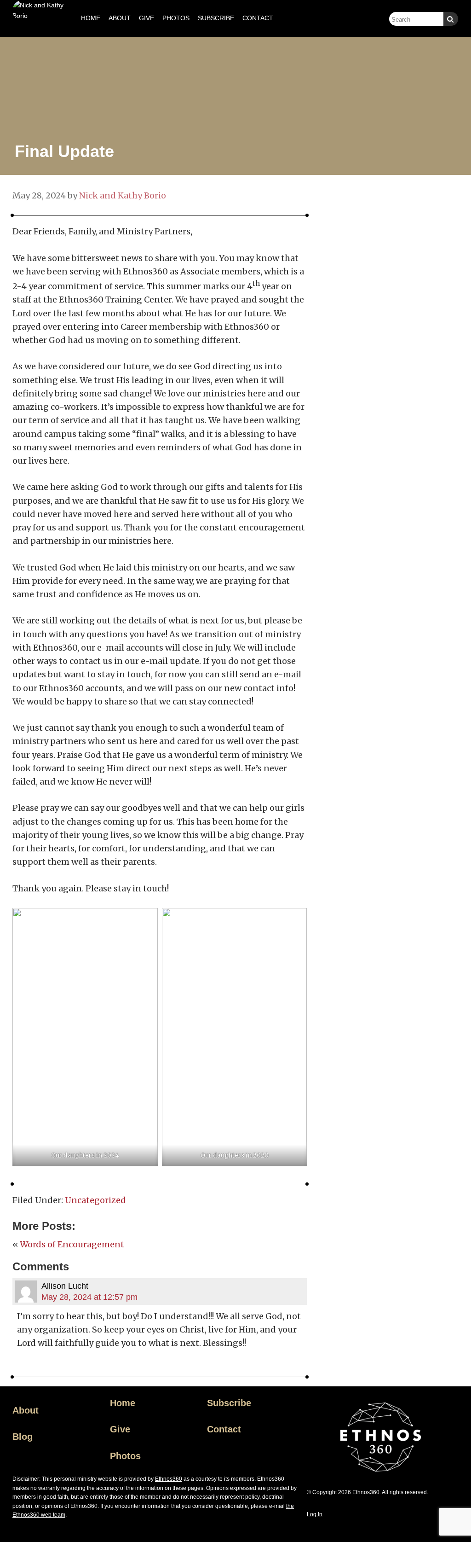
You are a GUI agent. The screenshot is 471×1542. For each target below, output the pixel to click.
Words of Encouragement (72, 1244)
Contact (224, 1429)
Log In (314, 1514)
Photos (125, 1456)
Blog (22, 1436)
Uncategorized (95, 1200)
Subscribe (229, 1403)
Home (122, 1403)
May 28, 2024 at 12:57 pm (89, 1297)
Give (120, 1429)
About (25, 1410)
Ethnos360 (168, 1479)
